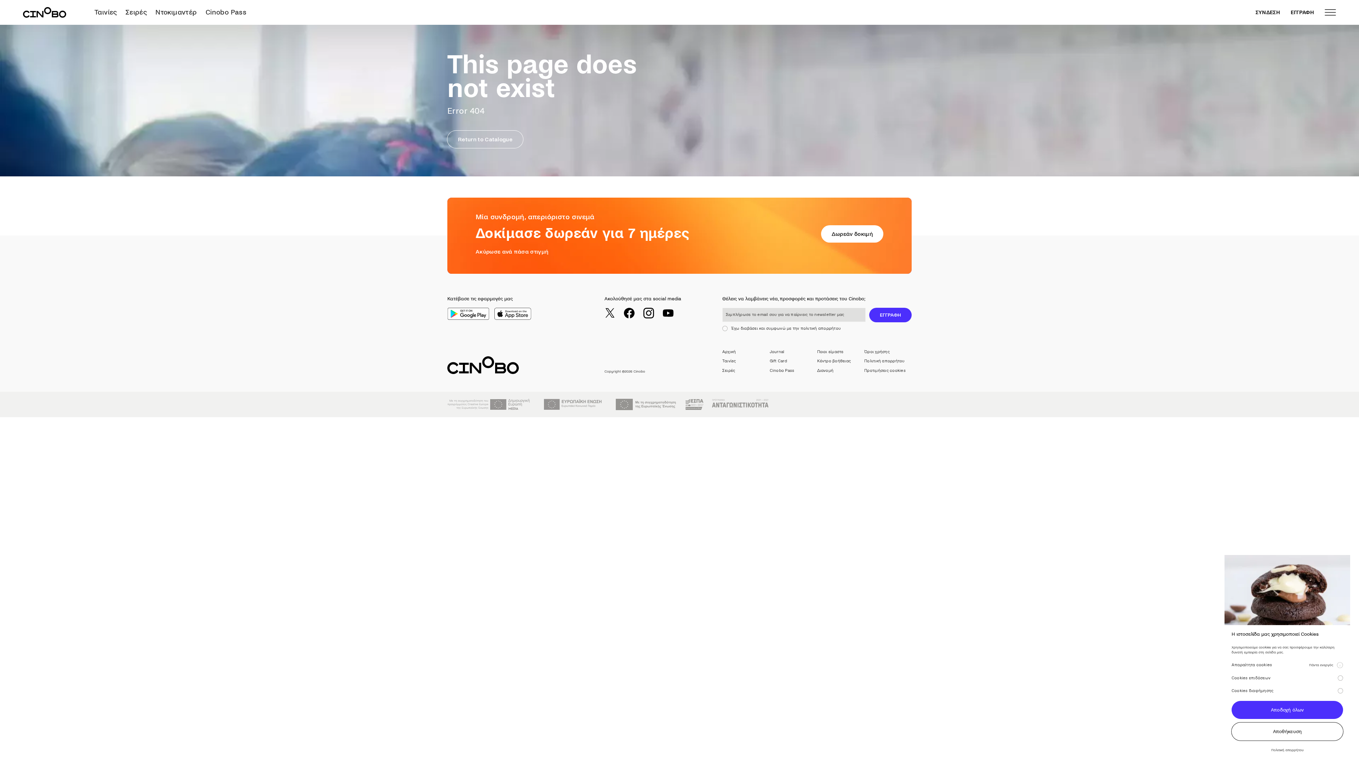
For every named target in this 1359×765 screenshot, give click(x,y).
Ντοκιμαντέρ (176, 12)
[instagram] (648, 313)
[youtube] (668, 313)
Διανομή (825, 370)
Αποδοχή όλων (1287, 710)
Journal (777, 352)
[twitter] (609, 313)
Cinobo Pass (226, 12)
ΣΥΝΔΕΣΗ (1268, 12)
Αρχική (729, 352)
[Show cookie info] (1340, 665)
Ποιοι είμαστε (830, 352)
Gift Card (778, 361)
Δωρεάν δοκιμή (852, 234)
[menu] (1330, 12)
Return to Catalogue (485, 139)
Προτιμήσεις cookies (885, 370)
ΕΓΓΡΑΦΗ (1302, 12)
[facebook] (629, 313)
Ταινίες (105, 12)
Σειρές (136, 12)
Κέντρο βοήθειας (834, 361)
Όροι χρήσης (877, 352)
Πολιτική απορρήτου (884, 361)
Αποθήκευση (1287, 731)
